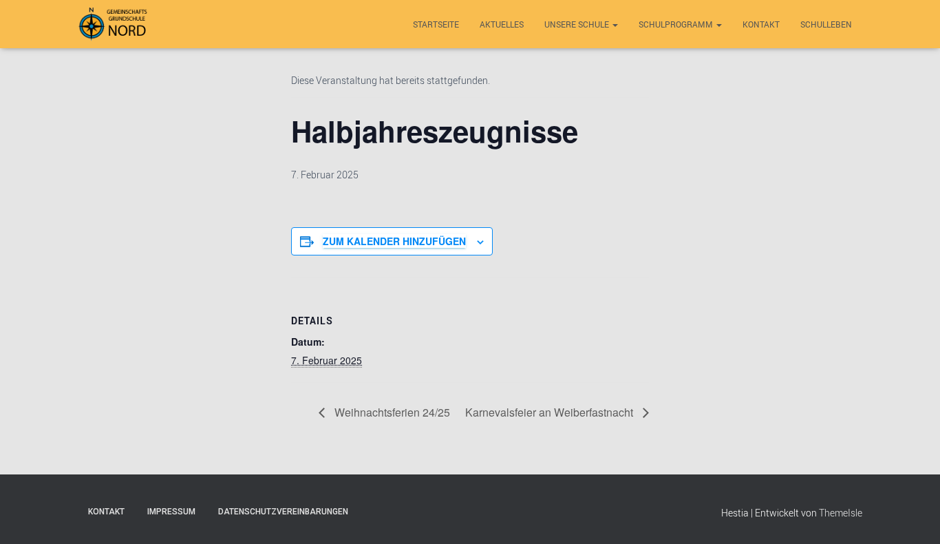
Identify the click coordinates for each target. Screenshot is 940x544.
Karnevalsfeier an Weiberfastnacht (550, 412)
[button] (614, 24)
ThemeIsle (840, 512)
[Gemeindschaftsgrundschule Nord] (114, 24)
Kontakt (761, 24)
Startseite (436, 24)
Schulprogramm (677, 24)
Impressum (171, 511)
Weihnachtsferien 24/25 (391, 412)
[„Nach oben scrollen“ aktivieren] (912, 516)
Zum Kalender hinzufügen (394, 241)
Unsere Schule (577, 24)
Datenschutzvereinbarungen (283, 511)
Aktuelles (502, 24)
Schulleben (826, 24)
